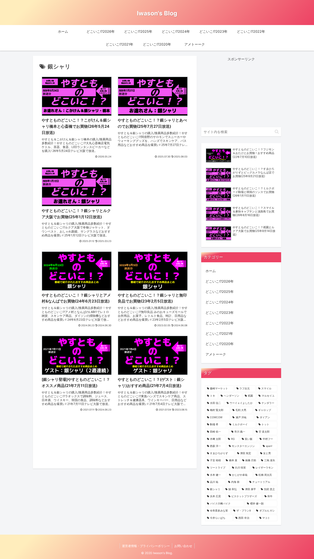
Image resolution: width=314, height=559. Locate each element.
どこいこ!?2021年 (219, 333)
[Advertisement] (153, 175)
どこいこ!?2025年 (219, 291)
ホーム (210, 271)
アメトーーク (215, 354)
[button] (276, 131)
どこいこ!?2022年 (219, 323)
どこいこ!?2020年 (219, 344)
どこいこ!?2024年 (219, 302)
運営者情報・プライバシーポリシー (146, 546)
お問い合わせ (183, 546)
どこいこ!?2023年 (219, 312)
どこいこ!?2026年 (219, 281)
